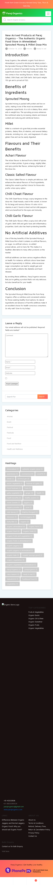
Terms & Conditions (35, 823)
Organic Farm (35, 526)
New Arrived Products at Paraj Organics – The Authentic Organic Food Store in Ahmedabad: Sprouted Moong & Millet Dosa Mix (26, 40)
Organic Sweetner (35, 622)
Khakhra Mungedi (30, 512)
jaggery (28, 503)
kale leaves (12, 512)
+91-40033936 (9, 801)
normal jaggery (27, 517)
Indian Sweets (13, 503)
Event (9, 422)
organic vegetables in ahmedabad (21, 565)
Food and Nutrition (14, 444)
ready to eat (41, 49)
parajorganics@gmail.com (13, 807)
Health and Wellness (15, 449)
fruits (27, 488)
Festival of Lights (34, 483)
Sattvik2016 (12, 579)
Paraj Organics (14, 569)
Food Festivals (14, 488)
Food (9, 438)
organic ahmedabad (16, 526)
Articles (29, 49)
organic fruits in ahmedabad (19, 541)
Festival (10, 427)
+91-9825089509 (10, 804)
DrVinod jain (23, 479)
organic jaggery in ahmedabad (20, 550)
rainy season (13, 574)
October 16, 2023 (15, 49)
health (40, 493)
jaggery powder (14, 507)
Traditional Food (29, 579)
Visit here (5, 851)
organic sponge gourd (32, 555)
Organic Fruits (33, 625)
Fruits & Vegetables (36, 612)
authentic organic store (32, 469)
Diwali (10, 479)
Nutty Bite (12, 522)
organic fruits (29, 531)
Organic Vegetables (36, 628)
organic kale (13, 555)
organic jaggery (14, 546)
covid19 (41, 474)
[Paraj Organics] (12, 13)
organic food (13, 531)
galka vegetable (14, 493)
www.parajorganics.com (12, 809)
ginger (29, 493)
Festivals (10, 433)
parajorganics (30, 569)
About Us (32, 820)
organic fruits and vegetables (19, 536)
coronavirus (27, 474)
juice (29, 507)
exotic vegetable (14, 483)
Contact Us (32, 836)
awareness (12, 474)
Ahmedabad (13, 469)
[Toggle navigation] (48, 13)
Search (42, 397)
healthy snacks (32, 498)
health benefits (14, 498)
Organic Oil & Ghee (35, 618)
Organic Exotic (34, 615)
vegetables (12, 584)
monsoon (11, 517)
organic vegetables (15, 560)
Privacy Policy (33, 833)
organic (25, 522)
